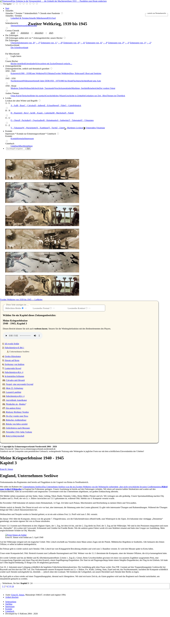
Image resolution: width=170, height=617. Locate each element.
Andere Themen (12, 93)
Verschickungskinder (63, 88)
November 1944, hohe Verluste (19, 431)
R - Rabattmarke (50, 120)
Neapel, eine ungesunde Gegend (19, 384)
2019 (13, 33)
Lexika (8, 98)
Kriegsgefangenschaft (15, 435)
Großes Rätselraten (13, 356)
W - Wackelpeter (29, 128)
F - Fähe (61, 105)
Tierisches (26, 96)
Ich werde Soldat (12, 343)
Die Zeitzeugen (11, 35)
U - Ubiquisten (87, 120)
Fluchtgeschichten (80, 81)
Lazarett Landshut (13, 392)
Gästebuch (9, 143)
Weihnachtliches (31, 88)
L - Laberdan (47, 113)
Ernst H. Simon (6, 469)
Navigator (7, 4)
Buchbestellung (26, 146)
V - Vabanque (16, 128)
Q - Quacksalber (36, 120)
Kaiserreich (15, 73)
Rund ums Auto (94, 81)
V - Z (7, 125)
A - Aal (14, 105)
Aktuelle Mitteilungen (38, 18)
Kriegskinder (30, 63)
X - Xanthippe (42, 128)
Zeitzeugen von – (29, 43)
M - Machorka (59, 113)
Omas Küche (16, 96)
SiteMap (8, 604)
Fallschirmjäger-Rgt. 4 (14, 372)
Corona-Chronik (12, 30)
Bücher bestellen (18, 63)
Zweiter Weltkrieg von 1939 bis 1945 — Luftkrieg (21, 299)
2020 (23, 33)
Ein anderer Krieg (13, 408)
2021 (27, 33)
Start (7, 8)
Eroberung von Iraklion (14, 364)
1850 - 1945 (10, 71)
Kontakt (8, 131)
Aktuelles (9, 11)
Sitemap (14, 25)
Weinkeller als (16, 404)
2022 (37, 33)
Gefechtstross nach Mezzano (18, 427)
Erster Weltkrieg (37, 73)
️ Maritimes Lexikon (75, 128)
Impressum (22, 25)
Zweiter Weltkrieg (61, 73)
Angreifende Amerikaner (16, 400)
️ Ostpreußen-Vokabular (95, 128)
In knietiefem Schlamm (14, 376)
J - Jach (31, 113)
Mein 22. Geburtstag (14, 388)
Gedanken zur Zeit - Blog (96, 96)
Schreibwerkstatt (12, 45)
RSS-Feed (51, 18)
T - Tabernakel (75, 120)
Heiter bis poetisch (38, 96)
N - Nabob (69, 113)
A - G (7, 103)
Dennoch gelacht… (64, 63)
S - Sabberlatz (63, 120)
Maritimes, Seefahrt (80, 88)
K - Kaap (38, 113)
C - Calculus (29, 105)
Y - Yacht (52, 128)
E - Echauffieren (51, 105)
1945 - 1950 (10, 78)
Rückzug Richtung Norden (17, 412)
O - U (7, 118)
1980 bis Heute (66, 81)
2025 (51, 33)
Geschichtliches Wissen (55, 96)
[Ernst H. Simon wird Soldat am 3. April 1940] (15, 535)
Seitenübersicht (11, 23)
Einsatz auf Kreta (12, 360)
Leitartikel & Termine (20, 18)
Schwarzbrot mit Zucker (45, 63)
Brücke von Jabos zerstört (16, 423)
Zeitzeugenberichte (13, 66)
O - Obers (15, 120)
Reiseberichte (93, 88)
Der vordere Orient (107, 88)
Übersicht (15, 43)
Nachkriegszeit (17, 81)
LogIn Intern (16, 56)
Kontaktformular (18, 138)
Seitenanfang (10, 602)
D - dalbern (39, 105)
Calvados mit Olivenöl (15, 380)
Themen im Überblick (116, 96)
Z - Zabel (60, 128)
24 (13, 586)
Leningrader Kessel (13, 368)
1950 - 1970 (55, 81)
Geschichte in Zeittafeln (75, 96)
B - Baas (20, 105)
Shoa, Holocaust (76, 73)
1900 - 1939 (25, 73)
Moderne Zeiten (17, 88)
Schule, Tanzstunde (46, 88)
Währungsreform (30, 81)
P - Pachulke (24, 120)
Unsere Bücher (11, 61)
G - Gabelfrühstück (73, 105)
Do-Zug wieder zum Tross (17, 416)
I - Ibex (25, 113)
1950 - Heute (10, 86)
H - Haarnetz (16, 113)
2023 (41, 33)
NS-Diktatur (49, 73)
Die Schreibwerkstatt (19, 47)
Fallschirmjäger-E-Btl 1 (14, 347)
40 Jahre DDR (43, 81)
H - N (7, 110)
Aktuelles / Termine (13, 16)
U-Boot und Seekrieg (92, 73)
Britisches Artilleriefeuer (16, 419)
